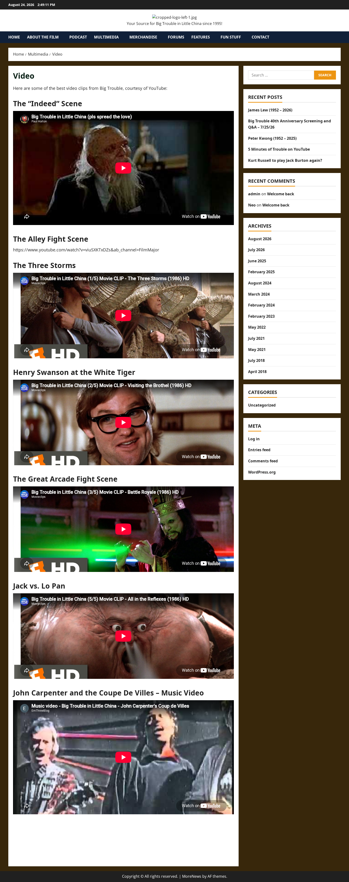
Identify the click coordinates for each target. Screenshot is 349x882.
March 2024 (259, 294)
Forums (176, 37)
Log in (254, 438)
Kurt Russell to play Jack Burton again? (285, 160)
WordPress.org (262, 472)
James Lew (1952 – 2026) (270, 110)
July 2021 (256, 338)
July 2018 (256, 360)
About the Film (43, 37)
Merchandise (143, 37)
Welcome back (280, 194)
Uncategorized (262, 405)
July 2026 (256, 249)
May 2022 (257, 327)
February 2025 (261, 271)
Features (200, 37)
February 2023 (261, 316)
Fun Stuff (231, 37)
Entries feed (259, 449)
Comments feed (263, 461)
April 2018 (257, 371)
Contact (260, 37)
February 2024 (261, 305)
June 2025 (257, 261)
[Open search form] (339, 37)
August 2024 (259, 283)
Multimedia (106, 37)
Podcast (78, 37)
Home (14, 37)
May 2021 (257, 349)
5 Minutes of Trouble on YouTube (279, 149)
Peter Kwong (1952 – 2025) (272, 138)
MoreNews (191, 876)
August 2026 (259, 238)
